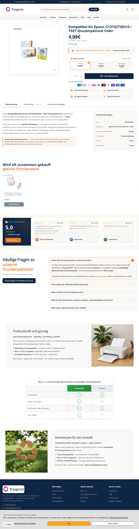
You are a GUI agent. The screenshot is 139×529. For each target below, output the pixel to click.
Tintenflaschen (57, 501)
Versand (84, 40)
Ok (69, 523)
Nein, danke (113, 523)
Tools (82, 17)
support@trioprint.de (13, 508)
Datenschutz (114, 498)
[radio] (80, 65)
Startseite (43, 17)
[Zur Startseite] (22, 489)
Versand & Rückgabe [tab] (56, 104)
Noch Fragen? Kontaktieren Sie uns (19, 281)
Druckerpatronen (58, 491)
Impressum (113, 491)
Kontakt (96, 17)
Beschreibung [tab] (11, 104)
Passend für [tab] (32, 104)
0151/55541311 (10, 505)
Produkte (53, 17)
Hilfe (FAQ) (84, 498)
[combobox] (66, 9)
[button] (132, 9)
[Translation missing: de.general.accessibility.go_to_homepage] (15, 9)
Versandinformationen (88, 494)
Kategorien (62, 17)
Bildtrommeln (57, 498)
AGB (110, 494)
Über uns (83, 491)
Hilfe (88, 17)
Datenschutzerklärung (118, 518)
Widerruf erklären (115, 501)
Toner (54, 494)
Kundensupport (101, 276)
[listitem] (14, 190)
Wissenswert (73, 17)
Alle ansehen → (13, 240)
